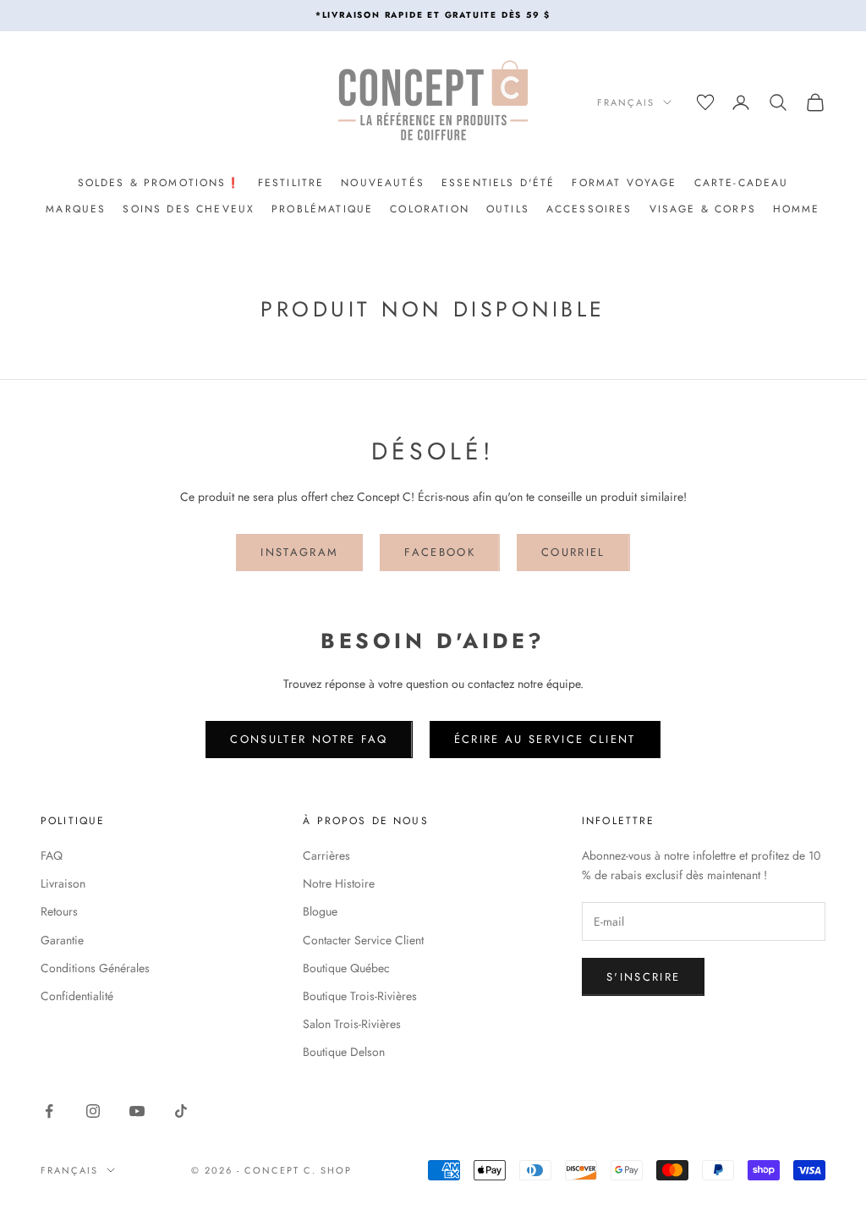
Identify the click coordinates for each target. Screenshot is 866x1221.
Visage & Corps (703, 209)
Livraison (63, 883)
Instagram (299, 552)
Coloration (429, 209)
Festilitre (291, 182)
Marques (76, 209)
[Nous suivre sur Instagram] (93, 1111)
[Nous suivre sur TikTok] (181, 1111)
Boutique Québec (346, 968)
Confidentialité (77, 995)
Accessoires (589, 209)
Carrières (326, 855)
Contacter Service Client (363, 940)
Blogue (320, 911)
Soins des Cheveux (189, 209)
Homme (796, 209)
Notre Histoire (339, 883)
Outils (507, 209)
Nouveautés (383, 182)
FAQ (52, 855)
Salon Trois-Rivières (352, 1023)
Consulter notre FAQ (308, 739)
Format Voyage (624, 182)
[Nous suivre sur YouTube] (137, 1111)
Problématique (322, 209)
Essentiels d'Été (498, 182)
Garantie (62, 940)
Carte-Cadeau (741, 182)
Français (626, 102)
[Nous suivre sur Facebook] (49, 1111)
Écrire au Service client (545, 739)
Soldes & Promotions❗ (159, 182)
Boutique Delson (344, 1051)
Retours (59, 911)
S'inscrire (643, 977)
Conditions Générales (95, 968)
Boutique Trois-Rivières (360, 995)
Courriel (573, 552)
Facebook (439, 552)
